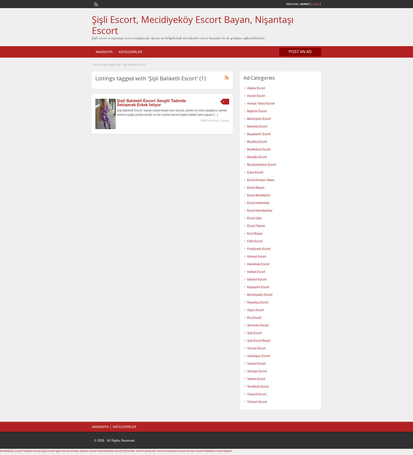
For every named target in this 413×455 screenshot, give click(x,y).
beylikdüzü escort (11, 451)
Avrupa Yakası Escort (261, 103)
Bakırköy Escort (257, 126)
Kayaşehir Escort (258, 287)
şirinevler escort (133, 451)
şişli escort (48, 451)
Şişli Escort (254, 333)
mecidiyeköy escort (110, 451)
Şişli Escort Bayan (259, 340)
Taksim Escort (256, 379)
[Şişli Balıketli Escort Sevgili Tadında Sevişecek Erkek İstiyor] (105, 128)
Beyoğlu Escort (257, 157)
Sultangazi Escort (258, 356)
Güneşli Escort (256, 256)
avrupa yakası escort (83, 451)
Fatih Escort (254, 241)
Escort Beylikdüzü (258, 195)
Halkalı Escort (256, 272)
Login (315, 4)
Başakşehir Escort (259, 134)
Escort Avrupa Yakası (260, 180)
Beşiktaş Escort (257, 141)
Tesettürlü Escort (258, 386)
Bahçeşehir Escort (259, 119)
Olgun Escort (255, 310)
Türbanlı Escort (257, 402)
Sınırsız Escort (256, 348)
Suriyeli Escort (256, 363)
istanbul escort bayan (218, 451)
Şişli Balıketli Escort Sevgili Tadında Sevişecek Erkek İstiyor (151, 103)
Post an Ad (300, 52)
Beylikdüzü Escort (258, 149)
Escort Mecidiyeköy (259, 210)
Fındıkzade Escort (258, 249)
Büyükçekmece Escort (261, 164)
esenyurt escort (175, 451)
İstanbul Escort (256, 279)
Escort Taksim (256, 226)
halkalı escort (32, 451)
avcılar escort (194, 451)
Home (96, 64)
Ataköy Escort (256, 88)
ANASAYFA (104, 52)
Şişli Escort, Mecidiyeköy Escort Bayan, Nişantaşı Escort (192, 25)
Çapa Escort (255, 172)
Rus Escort (254, 317)
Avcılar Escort (256, 96)
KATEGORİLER (130, 52)
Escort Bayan (255, 187)
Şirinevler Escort (257, 325)
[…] (216, 114)
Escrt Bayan (255, 233)
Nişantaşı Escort (257, 302)
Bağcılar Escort (257, 111)
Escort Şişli (254, 218)
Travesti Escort (256, 394)
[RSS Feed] (96, 4)
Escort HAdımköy (258, 203)
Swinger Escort (257, 371)
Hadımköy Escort (258, 264)
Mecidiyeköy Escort (259, 294)
